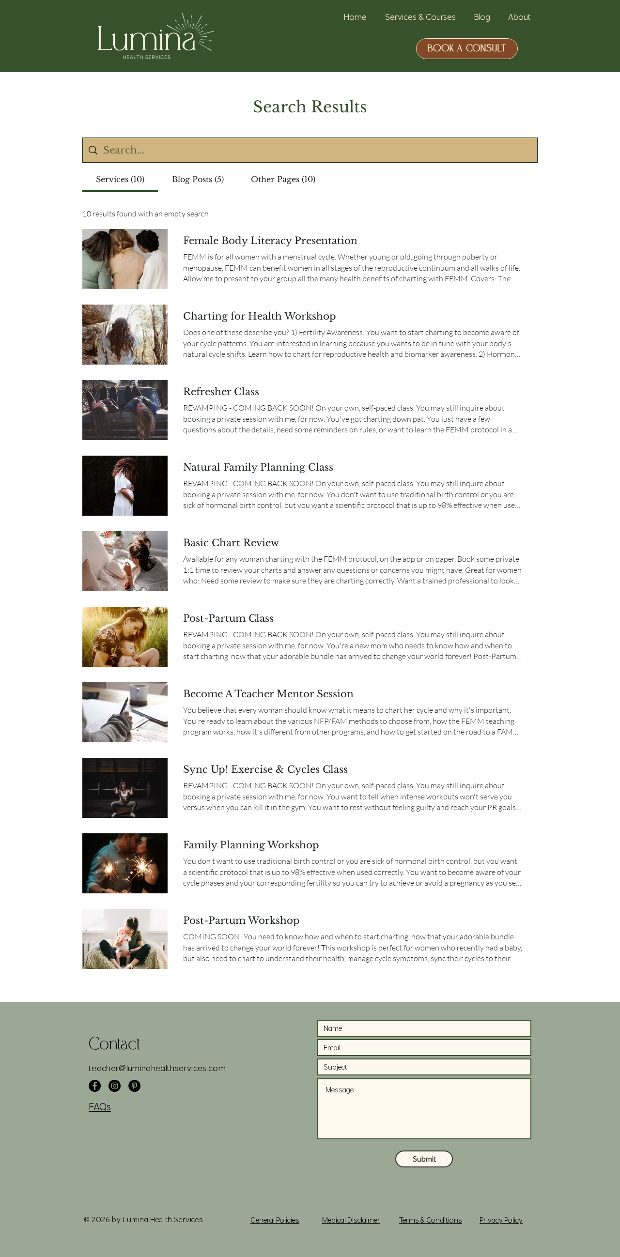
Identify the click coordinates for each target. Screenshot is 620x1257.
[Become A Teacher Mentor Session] (125, 712)
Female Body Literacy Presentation (270, 240)
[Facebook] (95, 1086)
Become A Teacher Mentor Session (268, 694)
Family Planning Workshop (251, 845)
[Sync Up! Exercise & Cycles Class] (125, 788)
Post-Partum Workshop (241, 920)
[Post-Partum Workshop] (125, 939)
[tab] (120, 179)
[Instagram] (114, 1086)
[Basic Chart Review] (125, 561)
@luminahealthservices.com (172, 1068)
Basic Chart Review (231, 543)
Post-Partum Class (228, 618)
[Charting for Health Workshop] (125, 335)
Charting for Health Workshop (259, 316)
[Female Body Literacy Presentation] (125, 259)
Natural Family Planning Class (258, 467)
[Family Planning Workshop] (125, 863)
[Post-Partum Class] (125, 637)
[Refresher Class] (125, 410)
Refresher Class (221, 392)
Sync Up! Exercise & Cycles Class (265, 769)
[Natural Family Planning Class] (125, 486)
